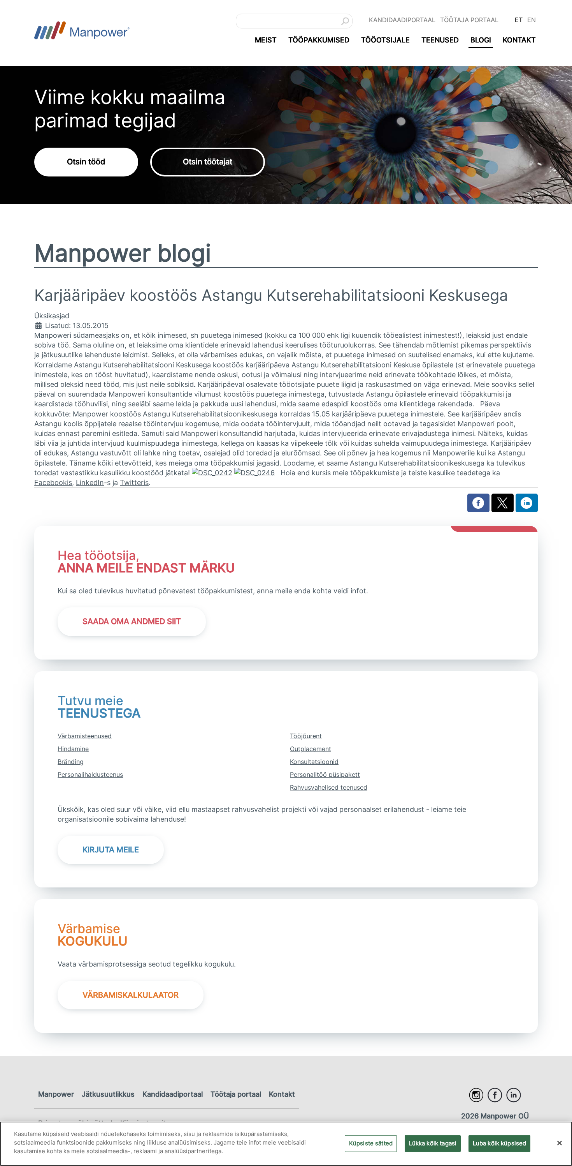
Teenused (440, 40)
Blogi (480, 40)
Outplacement (310, 749)
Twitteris (134, 482)
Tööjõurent (306, 736)
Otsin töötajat (207, 161)
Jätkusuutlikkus (108, 1094)
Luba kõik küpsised (499, 1143)
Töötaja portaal (469, 20)
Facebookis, (54, 482)
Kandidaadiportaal (402, 20)
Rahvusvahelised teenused (328, 787)
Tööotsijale (385, 40)
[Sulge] (559, 1143)
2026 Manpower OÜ (495, 1116)
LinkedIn (90, 482)
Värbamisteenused (85, 736)
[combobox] (294, 21)
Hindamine (73, 749)
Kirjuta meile (110, 849)
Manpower (56, 1094)
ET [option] (519, 20)
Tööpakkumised (318, 40)
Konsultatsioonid (314, 762)
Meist (266, 40)
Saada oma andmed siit (131, 621)
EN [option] (531, 20)
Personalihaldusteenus (90, 774)
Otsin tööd (86, 161)
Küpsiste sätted (371, 1143)
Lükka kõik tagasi (433, 1143)
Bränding (71, 762)
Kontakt (519, 40)
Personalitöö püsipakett (325, 774)
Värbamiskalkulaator (130, 995)
